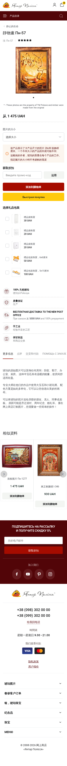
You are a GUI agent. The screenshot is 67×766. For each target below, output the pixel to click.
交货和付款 (32, 353)
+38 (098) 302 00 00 (33, 609)
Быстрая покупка (34, 197)
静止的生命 (12, 26)
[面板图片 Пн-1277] (17, 456)
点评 (19, 353)
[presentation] (4, 474)
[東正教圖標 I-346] (50, 460)
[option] (8, 355)
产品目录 (14, 16)
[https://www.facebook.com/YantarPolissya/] (16, 574)
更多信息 (8, 353)
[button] (33, 97)
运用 (54, 175)
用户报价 (33, 666)
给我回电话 (33, 622)
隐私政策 (33, 661)
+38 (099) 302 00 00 (33, 615)
